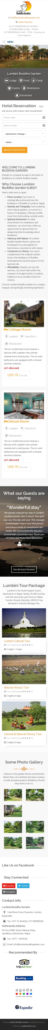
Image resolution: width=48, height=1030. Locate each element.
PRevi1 (26, 544)
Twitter (24, 885)
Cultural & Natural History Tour (23, 734)
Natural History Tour (16, 687)
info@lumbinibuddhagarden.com (25, 17)
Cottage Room (19, 329)
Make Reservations (15, 150)
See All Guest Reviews (24, 569)
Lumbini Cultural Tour (17, 641)
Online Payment (25, 22)
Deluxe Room (18, 421)
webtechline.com (28, 1026)
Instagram (10, 891)
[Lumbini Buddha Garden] (24, 7)
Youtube (9, 885)
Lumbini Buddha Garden (18, 1022)
